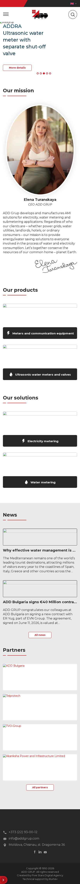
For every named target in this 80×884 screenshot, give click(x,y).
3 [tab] (44, 73)
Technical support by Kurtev (40, 879)
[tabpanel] (40, 49)
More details (17, 67)
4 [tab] (47, 73)
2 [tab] (41, 73)
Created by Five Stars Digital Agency (40, 875)
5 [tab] (50, 73)
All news (40, 634)
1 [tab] (38, 73)
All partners (40, 787)
